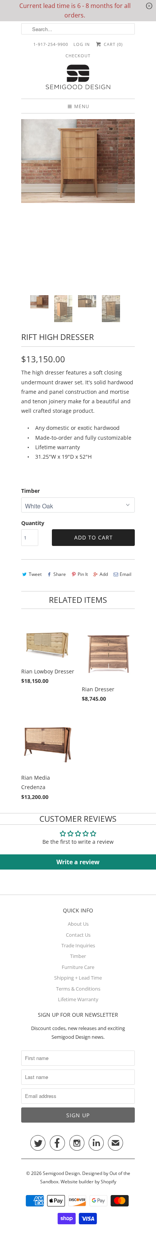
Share (59, 574)
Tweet (35, 574)
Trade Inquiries (78, 945)
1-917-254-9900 (50, 44)
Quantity (32, 523)
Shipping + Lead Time (78, 977)
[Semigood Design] (78, 78)
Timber (30, 490)
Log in (81, 44)
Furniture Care (78, 967)
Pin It (83, 574)
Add (104, 574)
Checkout (78, 55)
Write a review (78, 862)
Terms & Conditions (78, 988)
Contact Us (78, 934)
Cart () (112, 44)
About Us (78, 923)
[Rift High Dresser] (78, 161)
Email (125, 574)
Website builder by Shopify (88, 1181)
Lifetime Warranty (78, 999)
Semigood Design (61, 1173)
